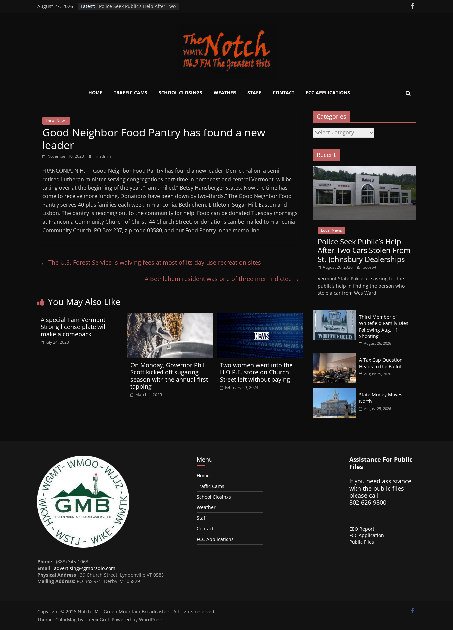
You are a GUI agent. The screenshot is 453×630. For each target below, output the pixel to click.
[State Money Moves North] (334, 392)
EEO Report (361, 529)
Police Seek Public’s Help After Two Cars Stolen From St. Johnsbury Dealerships (364, 250)
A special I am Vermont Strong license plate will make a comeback (74, 327)
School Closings (180, 92)
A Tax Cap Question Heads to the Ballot (381, 363)
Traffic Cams (130, 92)
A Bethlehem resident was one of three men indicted (222, 279)
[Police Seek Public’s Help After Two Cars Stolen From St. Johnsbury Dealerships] (364, 170)
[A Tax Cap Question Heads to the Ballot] (334, 357)
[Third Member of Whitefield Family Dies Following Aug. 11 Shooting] (334, 314)
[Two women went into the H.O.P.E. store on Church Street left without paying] (260, 317)
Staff (254, 92)
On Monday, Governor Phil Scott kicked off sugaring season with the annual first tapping (169, 376)
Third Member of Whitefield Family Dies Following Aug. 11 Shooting (383, 327)
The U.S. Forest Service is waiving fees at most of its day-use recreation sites (151, 262)
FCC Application (366, 535)
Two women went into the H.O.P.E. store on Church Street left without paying (256, 372)
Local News (56, 120)
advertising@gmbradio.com (84, 568)
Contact (283, 92)
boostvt (369, 267)
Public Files (361, 542)
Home (95, 92)
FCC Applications (328, 92)
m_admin (102, 156)
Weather (225, 92)
